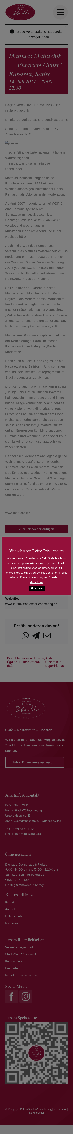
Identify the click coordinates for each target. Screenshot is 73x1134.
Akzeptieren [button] (37, 588)
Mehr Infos (36, 582)
